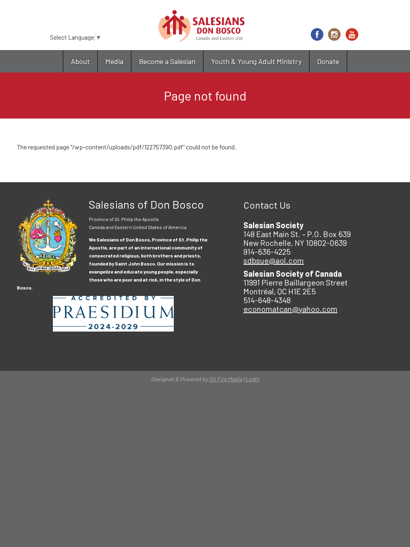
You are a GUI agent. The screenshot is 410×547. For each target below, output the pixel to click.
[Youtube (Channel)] (352, 34)
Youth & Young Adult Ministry (256, 61)
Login (252, 379)
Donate (328, 61)
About (80, 61)
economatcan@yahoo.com (290, 309)
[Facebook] (317, 34)
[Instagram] (334, 34)
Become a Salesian (167, 61)
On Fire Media (225, 379)
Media (114, 61)
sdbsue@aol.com (273, 260)
